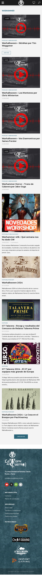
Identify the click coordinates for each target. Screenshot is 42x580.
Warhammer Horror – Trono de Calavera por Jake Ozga (17, 185)
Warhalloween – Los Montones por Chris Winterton (19, 94)
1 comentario (14, 242)
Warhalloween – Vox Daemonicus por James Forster (21, 139)
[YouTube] (7, 484)
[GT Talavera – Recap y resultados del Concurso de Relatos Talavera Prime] (21, 310)
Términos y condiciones (13, 510)
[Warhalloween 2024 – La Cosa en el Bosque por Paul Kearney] (21, 399)
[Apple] (21, 484)
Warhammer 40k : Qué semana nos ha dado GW (20, 238)
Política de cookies (11, 516)
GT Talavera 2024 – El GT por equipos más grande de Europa (18, 370)
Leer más (6, 52)
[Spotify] (16, 484)
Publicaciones (13, 234)
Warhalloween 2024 (12, 283)
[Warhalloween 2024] (21, 267)
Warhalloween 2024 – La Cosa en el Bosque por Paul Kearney (20, 416)
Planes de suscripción (12, 499)
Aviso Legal (8, 507)
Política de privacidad (12, 513)
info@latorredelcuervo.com (14, 478)
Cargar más (21, 436)
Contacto (8, 496)
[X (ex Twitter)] (11, 484)
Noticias (5, 234)
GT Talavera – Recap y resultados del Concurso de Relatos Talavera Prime (20, 327)
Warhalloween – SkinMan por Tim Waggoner (19, 44)
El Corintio (5, 48)
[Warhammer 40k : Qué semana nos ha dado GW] (21, 213)
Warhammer (12, 40)
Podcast (5, 40)
